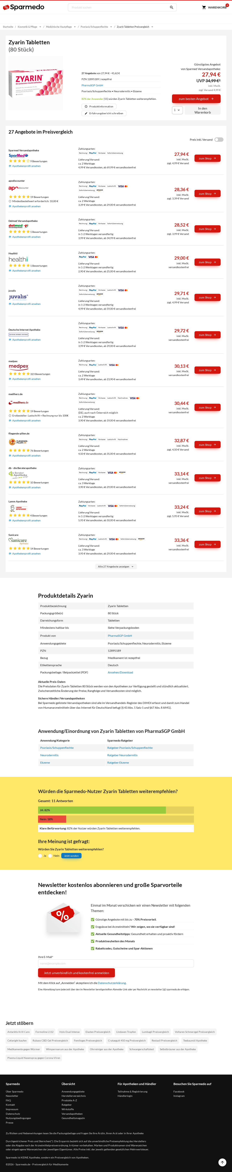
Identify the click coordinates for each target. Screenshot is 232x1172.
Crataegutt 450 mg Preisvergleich (127, 1040)
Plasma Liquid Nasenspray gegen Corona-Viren (33, 1057)
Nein (56, 855)
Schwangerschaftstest (141, 1049)
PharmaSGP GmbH (92, 85)
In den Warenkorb (202, 110)
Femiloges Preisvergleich (88, 1040)
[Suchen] (171, 7)
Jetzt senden (71, 855)
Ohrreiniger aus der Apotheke (106, 1049)
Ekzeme (45, 762)
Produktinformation (101, 106)
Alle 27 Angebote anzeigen (113, 566)
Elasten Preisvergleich (98, 1031)
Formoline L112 (44, 1031)
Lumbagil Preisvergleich (155, 1031)
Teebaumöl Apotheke (195, 1040)
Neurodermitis (49, 755)
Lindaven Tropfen (126, 1031)
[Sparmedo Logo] (24, 7)
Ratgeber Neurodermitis (122, 755)
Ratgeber (67, 1104)
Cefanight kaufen (17, 1040)
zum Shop (205, 158)
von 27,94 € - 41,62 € (101, 73)
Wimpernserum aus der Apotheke (65, 1049)
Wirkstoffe (68, 1109)
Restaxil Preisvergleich (164, 1040)
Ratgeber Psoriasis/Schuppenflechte (130, 747)
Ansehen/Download (120, 672)
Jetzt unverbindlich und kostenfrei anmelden (76, 973)
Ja (45, 855)
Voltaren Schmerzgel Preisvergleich (195, 1031)
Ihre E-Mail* (45, 956)
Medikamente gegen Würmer (23, 1049)
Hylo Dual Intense (69, 1031)
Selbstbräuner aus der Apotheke (178, 1049)
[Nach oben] (222, 1162)
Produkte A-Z (69, 1100)
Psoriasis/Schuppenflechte (57, 747)
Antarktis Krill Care (18, 1031)
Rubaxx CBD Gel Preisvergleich (50, 1040)
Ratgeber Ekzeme (118, 762)
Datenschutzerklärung (112, 983)
